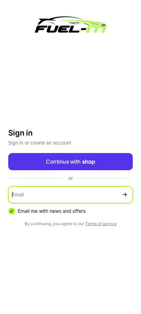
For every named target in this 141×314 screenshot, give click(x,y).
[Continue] (124, 195)
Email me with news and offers (52, 211)
